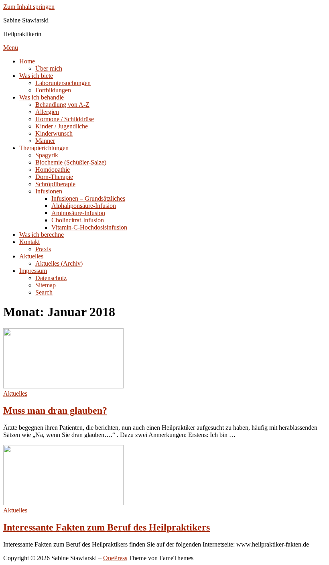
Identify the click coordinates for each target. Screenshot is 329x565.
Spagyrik (46, 155)
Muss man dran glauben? (55, 410)
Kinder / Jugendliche (61, 126)
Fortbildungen (53, 90)
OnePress (115, 558)
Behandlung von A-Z (62, 104)
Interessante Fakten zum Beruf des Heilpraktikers (106, 527)
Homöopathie (52, 169)
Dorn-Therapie (54, 176)
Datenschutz (51, 277)
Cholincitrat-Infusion (77, 220)
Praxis (43, 249)
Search (44, 292)
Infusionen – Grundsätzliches (88, 198)
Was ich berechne (41, 234)
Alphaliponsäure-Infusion (83, 205)
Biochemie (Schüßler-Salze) (70, 162)
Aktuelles (31, 256)
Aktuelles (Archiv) (59, 263)
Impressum (33, 270)
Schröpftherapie (55, 184)
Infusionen (48, 191)
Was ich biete (36, 75)
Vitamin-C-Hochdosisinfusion (89, 227)
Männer (45, 140)
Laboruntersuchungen (63, 82)
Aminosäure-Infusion (78, 212)
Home (27, 61)
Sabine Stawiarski (26, 20)
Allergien (47, 111)
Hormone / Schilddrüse (64, 119)
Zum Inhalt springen (29, 6)
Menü (10, 47)
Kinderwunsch (54, 133)
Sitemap (45, 285)
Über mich (48, 68)
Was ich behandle (41, 97)
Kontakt (29, 241)
